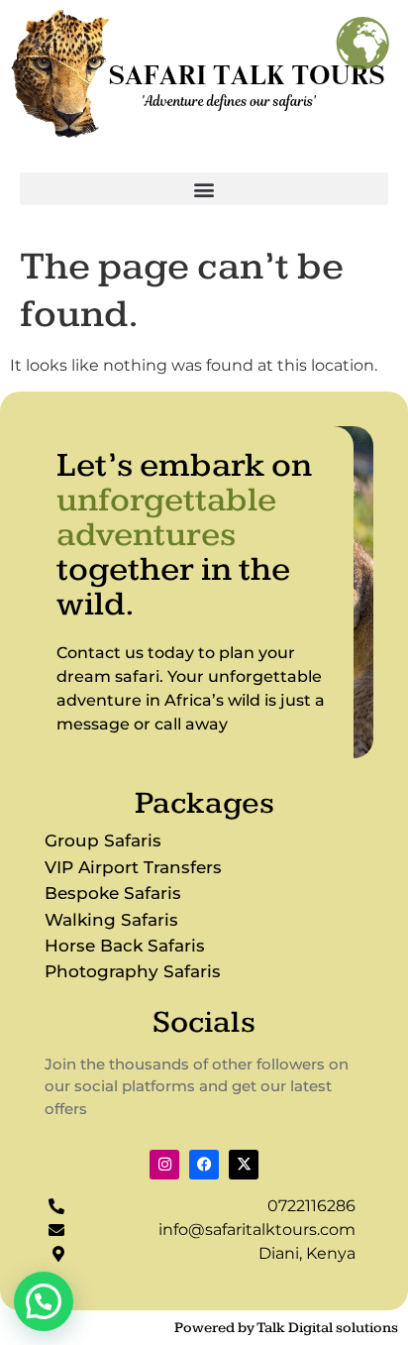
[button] (204, 188)
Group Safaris (103, 840)
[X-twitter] (243, 1164)
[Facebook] (204, 1164)
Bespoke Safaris (113, 893)
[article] (194, 688)
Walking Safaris (111, 920)
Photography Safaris (133, 971)
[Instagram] (164, 1164)
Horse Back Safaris (125, 945)
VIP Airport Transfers (133, 867)
